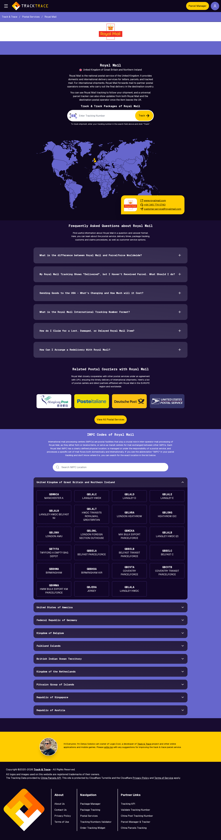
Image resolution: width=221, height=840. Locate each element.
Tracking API (128, 803)
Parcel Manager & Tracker (135, 821)
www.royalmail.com (155, 200)
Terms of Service (163, 778)
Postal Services (89, 815)
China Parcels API (51, 778)
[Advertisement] (110, 48)
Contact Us (60, 809)
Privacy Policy (141, 778)
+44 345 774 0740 (155, 204)
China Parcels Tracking (134, 827)
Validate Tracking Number (135, 809)
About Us (59, 803)
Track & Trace (144, 743)
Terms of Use (61, 821)
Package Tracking (90, 809)
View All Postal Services (110, 419)
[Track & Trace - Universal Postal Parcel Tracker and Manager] (30, 6)
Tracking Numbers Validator (96, 821)
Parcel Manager (198, 6)
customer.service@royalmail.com (162, 209)
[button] (6, 6)
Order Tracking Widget (92, 827)
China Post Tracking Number (137, 815)
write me (108, 747)
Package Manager (90, 803)
